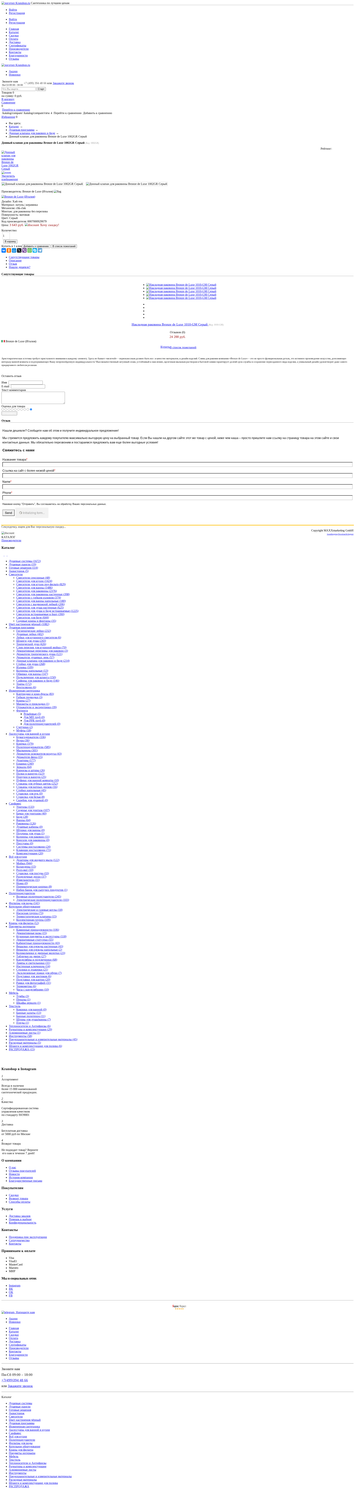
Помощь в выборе (20, 1219)
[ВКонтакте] (3, 250)
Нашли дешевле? (19, 267)
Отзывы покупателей (22, 1170)
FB (11, 1295)
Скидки (14, 35)
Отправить (9, 413)
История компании (21, 1177)
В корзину (7, 99)
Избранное (8, 116)
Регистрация (17, 13)
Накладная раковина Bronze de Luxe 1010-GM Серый (170, 324)
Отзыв (13, 263)
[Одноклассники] (9, 250)
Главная (14, 28)
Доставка (15, 42)
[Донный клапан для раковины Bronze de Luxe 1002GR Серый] (42, 184)
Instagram (14, 1285)
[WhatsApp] (29, 250)
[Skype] (35, 250)
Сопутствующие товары (24, 257)
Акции (13, 71)
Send (8, 513)
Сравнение (8, 102)
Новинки (15, 74)
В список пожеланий (183, 347)
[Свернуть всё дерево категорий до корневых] (2, 554)
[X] (19, 250)
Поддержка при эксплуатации (28, 1237)
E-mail (5, 386)
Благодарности (18, 55)
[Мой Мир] (14, 250)
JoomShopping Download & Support (340, 534)
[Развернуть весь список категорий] (5, 554)
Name (6, 481)
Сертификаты (17, 45)
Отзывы (14, 58)
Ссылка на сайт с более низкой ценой (28, 470)
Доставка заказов (20, 1216)
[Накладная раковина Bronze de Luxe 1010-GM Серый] (181, 284)
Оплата (13, 38)
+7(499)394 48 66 (14, 1380)
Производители (19, 48)
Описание (15, 260)
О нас (12, 1167)
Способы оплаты (19, 1201)
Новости (14, 1174)
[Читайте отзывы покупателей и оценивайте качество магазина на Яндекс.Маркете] (179, 1309)
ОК (11, 1292)
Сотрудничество (19, 1240)
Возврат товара (18, 1198)
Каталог (14, 32)
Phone (7, 492)
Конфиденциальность (22, 1222)
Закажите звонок (63, 83)
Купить (165, 346)
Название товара (14, 459)
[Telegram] (40, 250)
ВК (11, 1288)
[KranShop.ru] (15, 3)
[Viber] (24, 250)
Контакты (15, 52)
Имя (4, 382)
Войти (13, 9)
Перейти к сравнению (16, 109)
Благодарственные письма (25, 1180)
